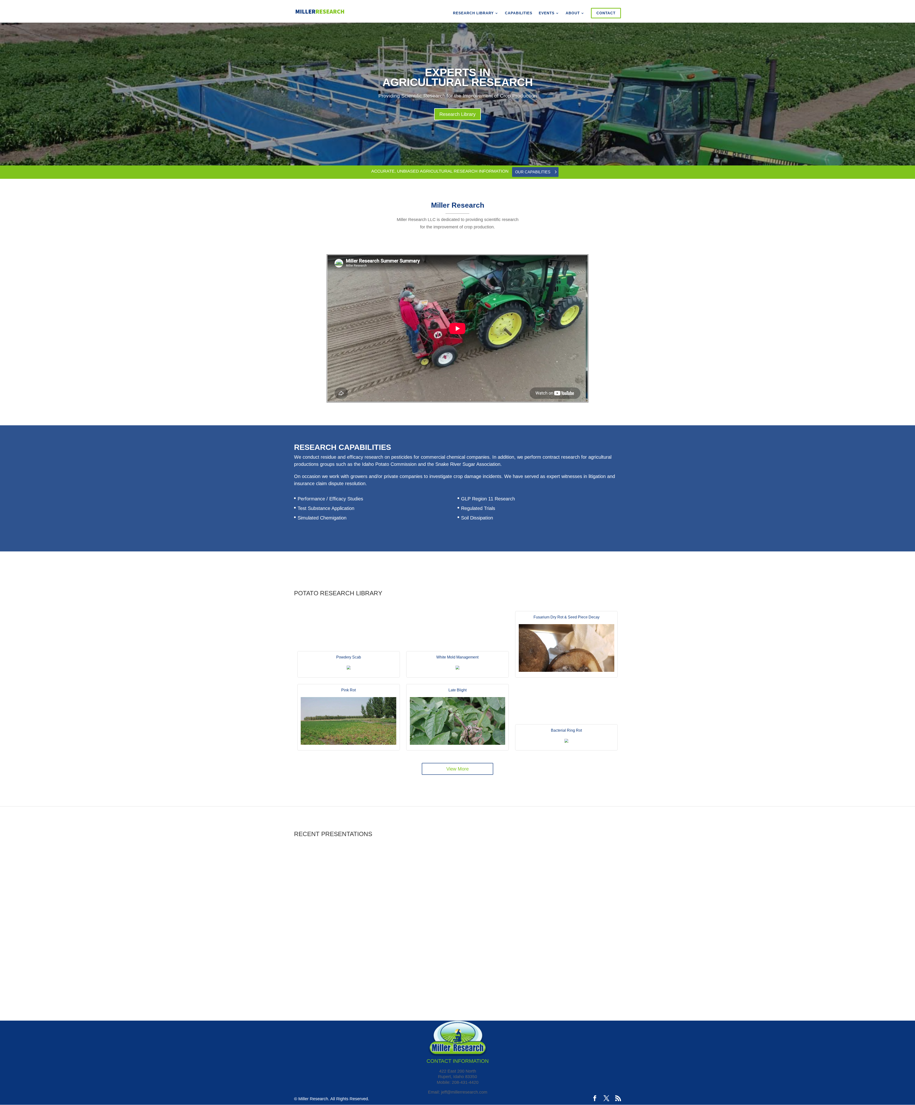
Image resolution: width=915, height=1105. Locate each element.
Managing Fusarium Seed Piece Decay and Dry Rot (512, 921)
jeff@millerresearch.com (464, 1092)
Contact (605, 13)
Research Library (473, 13)
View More (457, 768)
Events (546, 13)
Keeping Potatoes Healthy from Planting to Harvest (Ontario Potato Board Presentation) (364, 954)
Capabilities (518, 13)
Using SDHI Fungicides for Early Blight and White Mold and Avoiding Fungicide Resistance (537, 958)
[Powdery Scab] (348, 670)
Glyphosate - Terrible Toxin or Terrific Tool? (334, 881)
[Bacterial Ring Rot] (566, 743)
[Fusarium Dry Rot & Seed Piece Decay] (566, 670)
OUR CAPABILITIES (532, 172)
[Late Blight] (457, 743)
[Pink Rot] (348, 743)
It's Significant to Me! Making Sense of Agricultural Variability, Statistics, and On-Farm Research (538, 883)
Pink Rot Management (315, 991)
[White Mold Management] (457, 670)
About (573, 13)
